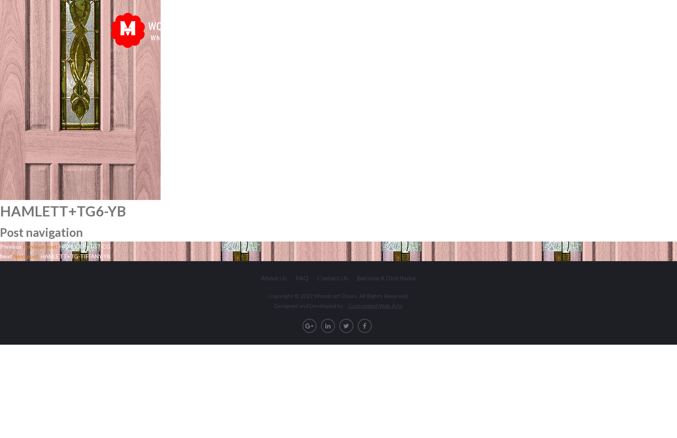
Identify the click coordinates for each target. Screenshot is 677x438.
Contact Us (547, 27)
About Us (274, 278)
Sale (474, 27)
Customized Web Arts (375, 305)
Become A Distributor (386, 278)
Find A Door (436, 27)
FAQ (302, 278)
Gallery (506, 27)
